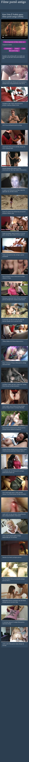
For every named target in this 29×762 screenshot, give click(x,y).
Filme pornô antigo (13, 2)
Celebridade (8, 48)
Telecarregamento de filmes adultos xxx (14, 42)
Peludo (17, 48)
